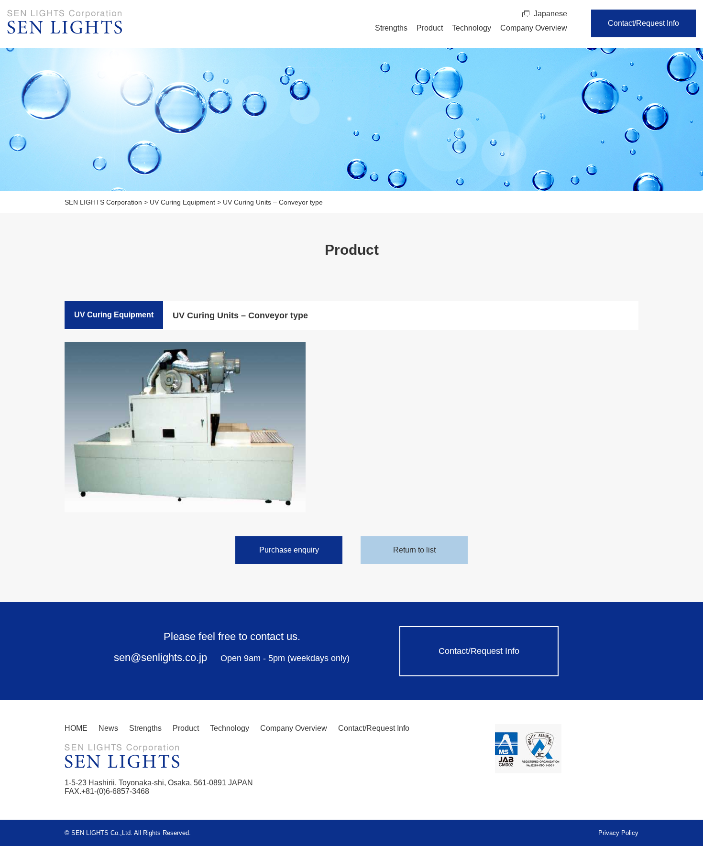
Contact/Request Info (643, 23)
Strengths (391, 28)
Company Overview (533, 28)
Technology (471, 28)
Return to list (414, 550)
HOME (76, 728)
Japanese (550, 14)
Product (430, 28)
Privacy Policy (618, 832)
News (108, 728)
